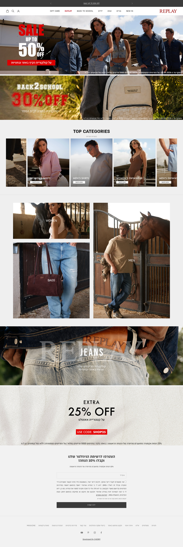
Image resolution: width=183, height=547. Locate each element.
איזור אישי (129, 525)
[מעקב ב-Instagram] (94, 532)
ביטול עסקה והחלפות (97, 525)
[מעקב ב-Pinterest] (88, 532)
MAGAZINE (31, 525)
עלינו (137, 525)
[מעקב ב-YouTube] (82, 532)
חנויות (154, 525)
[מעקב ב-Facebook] (101, 532)
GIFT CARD (55, 11)
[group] (91, 44)
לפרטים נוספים (101, 495)
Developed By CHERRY (91, 539)
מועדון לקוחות (43, 525)
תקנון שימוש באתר (115, 525)
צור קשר (83, 525)
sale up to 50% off (92, 3)
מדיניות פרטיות (71, 525)
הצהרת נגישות (57, 525)
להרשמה (91, 505)
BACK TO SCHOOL (85, 11)
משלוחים (145, 525)
